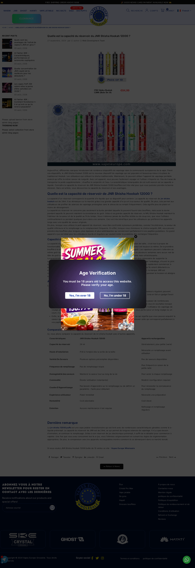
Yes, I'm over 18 (80, 295)
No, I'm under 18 (115, 295)
